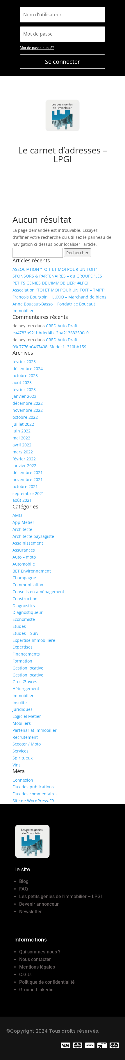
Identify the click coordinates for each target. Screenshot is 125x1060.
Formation (22, 661)
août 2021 (22, 500)
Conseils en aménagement (38, 591)
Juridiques (22, 709)
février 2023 (24, 389)
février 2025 (24, 361)
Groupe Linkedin (36, 989)
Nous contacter (35, 959)
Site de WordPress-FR (33, 800)
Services (20, 751)
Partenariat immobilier (34, 730)
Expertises (22, 647)
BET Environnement (31, 571)
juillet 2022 (23, 424)
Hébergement (25, 688)
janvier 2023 (24, 396)
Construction (25, 598)
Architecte (22, 529)
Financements (26, 654)
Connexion (22, 780)
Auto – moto (24, 557)
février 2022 (24, 459)
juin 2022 (21, 431)
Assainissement (27, 543)
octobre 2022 (25, 417)
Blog (23, 881)
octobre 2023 (25, 375)
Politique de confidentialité (47, 982)
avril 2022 (21, 445)
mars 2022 (22, 452)
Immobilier (23, 695)
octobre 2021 (25, 486)
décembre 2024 (27, 368)
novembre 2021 (27, 479)
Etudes (19, 626)
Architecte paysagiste (33, 536)
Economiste (23, 619)
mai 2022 (21, 438)
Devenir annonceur (39, 904)
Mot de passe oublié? (37, 47)
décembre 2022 (27, 403)
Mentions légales (37, 967)
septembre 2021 (28, 493)
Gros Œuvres (24, 681)
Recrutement (25, 737)
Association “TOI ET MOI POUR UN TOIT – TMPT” (58, 290)
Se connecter (62, 62)
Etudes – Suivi (26, 633)
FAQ (23, 889)
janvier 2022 (24, 465)
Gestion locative (27, 668)
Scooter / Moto (26, 744)
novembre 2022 (27, 410)
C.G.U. (25, 974)
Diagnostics (23, 605)
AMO (17, 515)
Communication (27, 584)
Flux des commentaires (35, 793)
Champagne (24, 577)
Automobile (23, 564)
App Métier (23, 522)
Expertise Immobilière (33, 640)
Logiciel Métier (26, 716)
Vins (16, 765)
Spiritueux (22, 758)
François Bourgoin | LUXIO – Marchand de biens (59, 297)
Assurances (23, 550)
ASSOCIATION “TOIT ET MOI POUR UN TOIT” (54, 269)
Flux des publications (33, 786)
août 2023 (22, 382)
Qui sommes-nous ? (39, 952)
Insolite (19, 702)
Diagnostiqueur (27, 612)
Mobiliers (21, 723)
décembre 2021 (27, 472)
